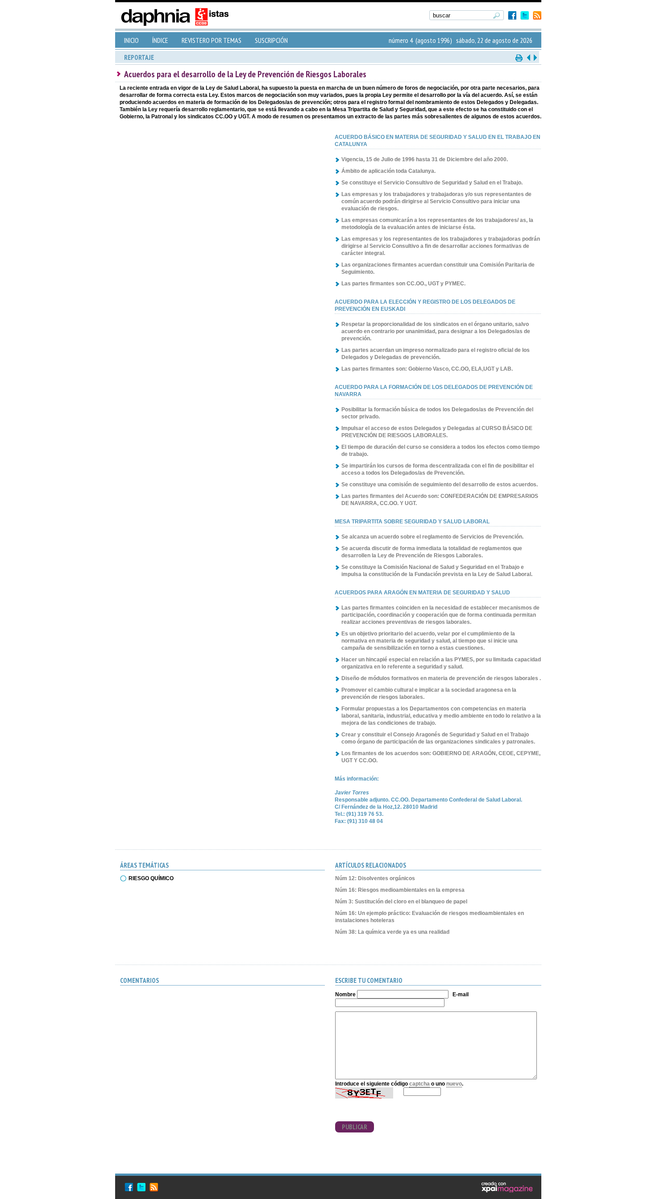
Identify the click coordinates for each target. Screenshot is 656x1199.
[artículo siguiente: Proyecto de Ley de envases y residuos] (534, 57)
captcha (419, 1084)
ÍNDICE (160, 40)
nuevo (454, 1084)
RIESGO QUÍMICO (151, 878)
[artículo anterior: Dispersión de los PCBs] (528, 57)
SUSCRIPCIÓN (271, 40)
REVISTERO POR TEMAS (211, 40)
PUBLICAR (354, 1127)
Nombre (345, 994)
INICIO (131, 40)
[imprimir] (519, 57)
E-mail (461, 994)
